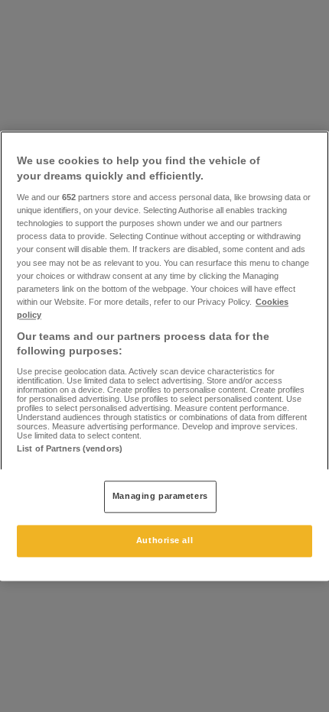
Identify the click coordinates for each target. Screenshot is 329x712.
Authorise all (164, 540)
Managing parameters (160, 496)
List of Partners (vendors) (69, 448)
